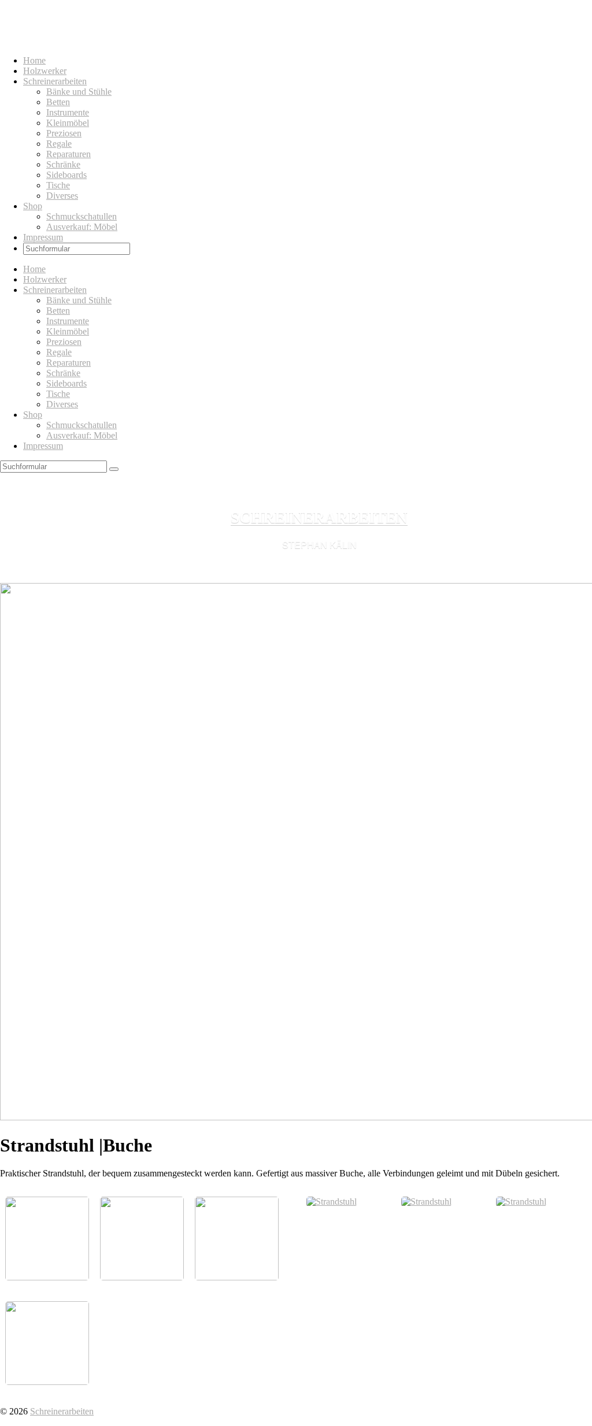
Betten (58, 102)
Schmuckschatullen (81, 216)
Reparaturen (68, 154)
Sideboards (66, 175)
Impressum (43, 237)
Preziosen (64, 133)
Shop (32, 206)
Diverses (62, 195)
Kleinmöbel (67, 123)
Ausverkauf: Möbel (81, 227)
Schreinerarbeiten (55, 81)
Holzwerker (44, 71)
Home (34, 60)
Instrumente (67, 112)
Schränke (63, 164)
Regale (59, 143)
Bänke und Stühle (79, 91)
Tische (58, 185)
